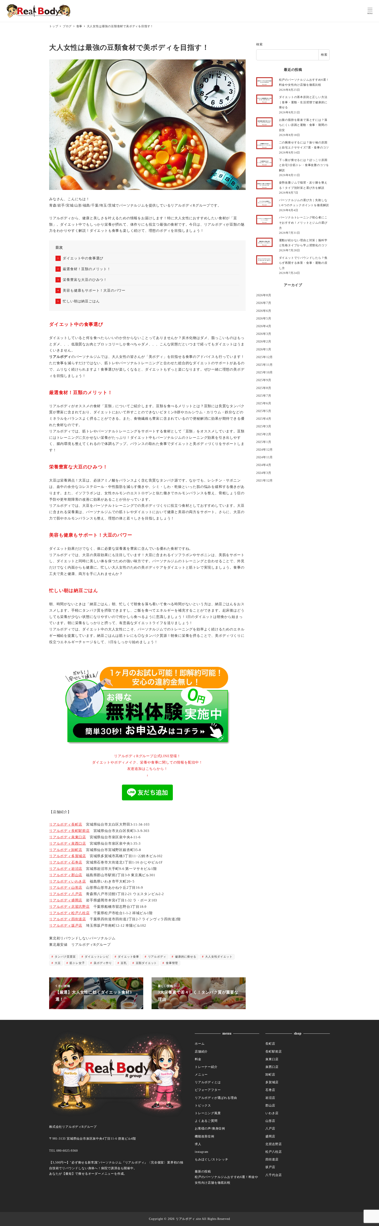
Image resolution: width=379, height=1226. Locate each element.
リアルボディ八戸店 (65, 894)
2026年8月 (263, 295)
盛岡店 (270, 1136)
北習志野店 (273, 1144)
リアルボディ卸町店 (65, 850)
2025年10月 (264, 372)
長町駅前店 (273, 1051)
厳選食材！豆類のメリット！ (87, 269)
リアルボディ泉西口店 (67, 843)
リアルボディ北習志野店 (69, 906)
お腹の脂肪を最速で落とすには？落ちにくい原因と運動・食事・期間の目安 (303, 125)
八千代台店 (273, 1175)
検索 (259, 44)
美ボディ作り (102, 963)
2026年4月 (263, 326)
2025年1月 (263, 442)
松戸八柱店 (273, 1151)
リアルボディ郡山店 (65, 875)
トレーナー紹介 (206, 1067)
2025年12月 (264, 357)
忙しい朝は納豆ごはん (81, 301)
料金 (198, 1059)
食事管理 (171, 963)
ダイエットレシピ (96, 956)
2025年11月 (264, 364)
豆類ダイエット (146, 963)
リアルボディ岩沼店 (65, 869)
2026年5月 (263, 318)
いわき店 (271, 1113)
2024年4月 (263, 465)
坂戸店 (270, 1167)
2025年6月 (263, 403)
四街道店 (271, 1159)
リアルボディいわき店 (67, 881)
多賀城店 (271, 1082)
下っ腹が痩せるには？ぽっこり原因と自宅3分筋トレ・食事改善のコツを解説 (304, 165)
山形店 (270, 1120)
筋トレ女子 (77, 963)
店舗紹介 (201, 1051)
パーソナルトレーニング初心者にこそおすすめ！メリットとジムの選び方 (303, 222)
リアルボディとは (208, 1082)
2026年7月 (263, 303)
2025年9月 (263, 380)
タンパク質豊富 (65, 956)
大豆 (57, 963)
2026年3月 (263, 333)
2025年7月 (263, 395)
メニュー (201, 1074)
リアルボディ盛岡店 (65, 900)
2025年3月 (263, 426)
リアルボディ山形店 (65, 887)
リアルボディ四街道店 (67, 919)
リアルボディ (156, 956)
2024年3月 (263, 472)
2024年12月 (264, 449)
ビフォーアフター (208, 1090)
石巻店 (270, 1090)
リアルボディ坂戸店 (65, 925)
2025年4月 (263, 418)
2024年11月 (264, 457)
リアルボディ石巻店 (65, 862)
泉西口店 (271, 1067)
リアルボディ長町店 (65, 824)
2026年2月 (263, 341)
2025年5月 (263, 411)
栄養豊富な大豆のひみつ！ (85, 280)
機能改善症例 (204, 1136)
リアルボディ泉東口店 (67, 837)
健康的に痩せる (185, 956)
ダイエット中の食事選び (83, 258)
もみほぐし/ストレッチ (211, 1159)
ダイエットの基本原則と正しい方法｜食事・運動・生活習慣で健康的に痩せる (303, 102)
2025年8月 (263, 387)
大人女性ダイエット (218, 956)
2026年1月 (263, 349)
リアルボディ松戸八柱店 (69, 913)
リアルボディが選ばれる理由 (216, 1097)
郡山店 (270, 1105)
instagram (201, 1151)
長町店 (270, 1043)
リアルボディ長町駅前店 (69, 831)
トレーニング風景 (208, 1113)
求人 (198, 1144)
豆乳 (123, 963)
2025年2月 (263, 434)
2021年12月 (264, 480)
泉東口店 (271, 1059)
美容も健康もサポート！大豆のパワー (94, 290)
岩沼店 (270, 1097)
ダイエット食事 (128, 956)
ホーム (199, 1043)
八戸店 (270, 1128)
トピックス (203, 1105)
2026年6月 (263, 310)
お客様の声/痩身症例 (210, 1128)
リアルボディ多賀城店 (67, 856)
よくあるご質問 (206, 1120)
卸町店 (270, 1074)
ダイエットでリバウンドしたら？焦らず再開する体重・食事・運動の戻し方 (303, 263)
